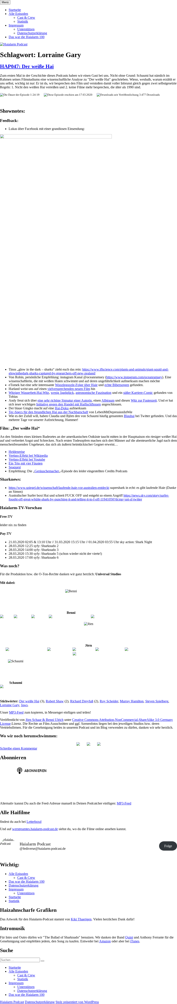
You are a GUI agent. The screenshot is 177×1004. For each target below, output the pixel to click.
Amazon (105, 941)
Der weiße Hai (29, 701)
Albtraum (107, 400)
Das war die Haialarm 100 (26, 37)
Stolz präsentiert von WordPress (77, 1002)
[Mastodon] (99, 744)
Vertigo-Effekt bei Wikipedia (28, 455)
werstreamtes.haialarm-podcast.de (35, 829)
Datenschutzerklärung (32, 33)
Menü (5, 2)
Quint (129, 937)
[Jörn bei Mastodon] (109, 649)
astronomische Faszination (93, 392)
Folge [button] (168, 846)
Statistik (22, 21)
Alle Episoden (18, 14)
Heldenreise (17, 452)
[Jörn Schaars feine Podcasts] (26, 649)
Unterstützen (26, 29)
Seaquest (15, 467)
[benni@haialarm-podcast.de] (69, 617)
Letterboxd (34, 821)
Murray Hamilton (132, 701)
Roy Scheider (109, 701)
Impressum (16, 25)
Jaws (24, 705)
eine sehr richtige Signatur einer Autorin (65, 400)
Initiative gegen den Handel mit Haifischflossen (68, 404)
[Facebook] (39, 617)
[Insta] (88, 744)
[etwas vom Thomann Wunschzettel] (116, 617)
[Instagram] (22, 617)
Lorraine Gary (9, 705)
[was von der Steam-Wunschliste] (148, 649)
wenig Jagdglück (62, 392)
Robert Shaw (55, 701)
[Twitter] (6, 617)
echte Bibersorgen (116, 385)
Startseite (15, 10)
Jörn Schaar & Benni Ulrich (44, 720)
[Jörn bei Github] (59, 649)
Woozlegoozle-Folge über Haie (76, 385)
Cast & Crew (26, 17)
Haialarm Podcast (12, 1002)
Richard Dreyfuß (81, 701)
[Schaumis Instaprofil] (15, 687)
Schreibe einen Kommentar (18, 748)
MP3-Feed (16, 712)
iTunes (134, 941)
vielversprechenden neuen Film (68, 389)
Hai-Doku (62, 408)
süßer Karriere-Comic (138, 392)
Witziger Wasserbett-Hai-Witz (29, 392)
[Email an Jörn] (84, 649)
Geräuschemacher (47, 471)
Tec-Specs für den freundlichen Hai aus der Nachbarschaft (48, 412)
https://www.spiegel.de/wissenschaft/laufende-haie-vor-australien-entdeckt (59, 488)
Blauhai (129, 416)
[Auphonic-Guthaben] (88, 654)
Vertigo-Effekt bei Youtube (27, 459)
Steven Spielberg (156, 701)
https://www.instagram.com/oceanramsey (134, 377)
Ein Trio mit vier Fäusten (26, 463)
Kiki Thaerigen (81, 919)
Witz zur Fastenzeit (144, 400)
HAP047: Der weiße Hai (27, 66)
